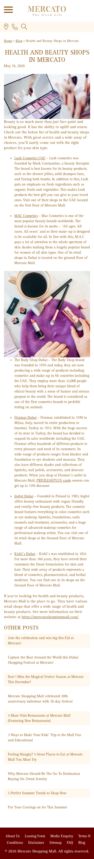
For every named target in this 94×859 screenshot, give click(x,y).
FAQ (70, 842)
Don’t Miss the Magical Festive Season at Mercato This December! (46, 679)
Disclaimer (36, 842)
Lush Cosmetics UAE (29, 158)
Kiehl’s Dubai (24, 554)
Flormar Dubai (25, 417)
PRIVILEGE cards (54, 480)
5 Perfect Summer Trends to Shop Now (37, 793)
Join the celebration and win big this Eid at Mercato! (41, 640)
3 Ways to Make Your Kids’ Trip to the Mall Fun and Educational (44, 737)
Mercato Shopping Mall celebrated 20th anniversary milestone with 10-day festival (40, 699)
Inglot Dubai (23, 496)
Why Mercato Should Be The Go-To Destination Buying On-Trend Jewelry (44, 776)
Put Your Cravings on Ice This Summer (37, 807)
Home (8, 41)
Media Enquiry (62, 836)
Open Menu (6, 9)
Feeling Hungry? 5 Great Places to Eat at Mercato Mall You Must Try (45, 757)
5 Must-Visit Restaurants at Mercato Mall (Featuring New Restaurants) (39, 718)
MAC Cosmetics (26, 216)
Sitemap (56, 842)
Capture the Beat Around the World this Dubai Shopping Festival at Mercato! (43, 660)
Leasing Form (35, 836)
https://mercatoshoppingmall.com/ (50, 617)
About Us (13, 836)
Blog (19, 41)
